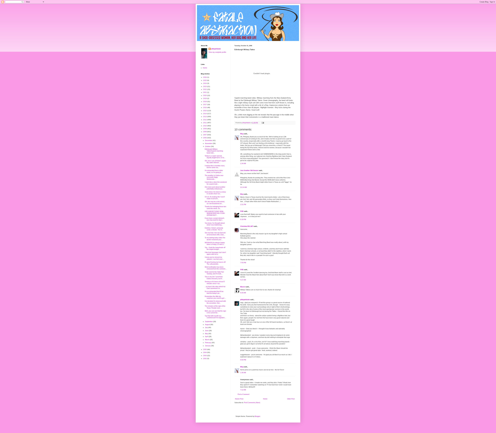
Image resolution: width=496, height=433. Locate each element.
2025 (205, 80)
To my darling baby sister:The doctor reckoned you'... (215, 238)
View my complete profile (217, 52)
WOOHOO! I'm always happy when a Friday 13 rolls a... (215, 243)
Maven (242, 287)
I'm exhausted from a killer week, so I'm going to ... (214, 171)
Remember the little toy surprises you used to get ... (215, 297)
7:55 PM (243, 263)
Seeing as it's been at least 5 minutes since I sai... (215, 282)
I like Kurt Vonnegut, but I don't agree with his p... (215, 253)
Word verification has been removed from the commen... (216, 268)
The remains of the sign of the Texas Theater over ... (215, 307)
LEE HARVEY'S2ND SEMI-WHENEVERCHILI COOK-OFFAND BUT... (215, 213)
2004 (205, 352)
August (207, 324)
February (208, 343)
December (209, 140)
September (209, 321)
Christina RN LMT (246, 226)
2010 (205, 126)
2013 (205, 116)
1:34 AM (243, 163)
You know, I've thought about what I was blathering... (215, 224)
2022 (205, 89)
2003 (205, 355)
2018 (205, 101)
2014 (205, 114)
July (206, 327)
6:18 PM (243, 219)
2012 (205, 120)
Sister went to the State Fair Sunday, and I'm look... (214, 273)
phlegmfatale (245, 300)
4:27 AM (243, 280)
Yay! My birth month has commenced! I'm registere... (215, 317)
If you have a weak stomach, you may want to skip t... (214, 219)
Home (265, 399)
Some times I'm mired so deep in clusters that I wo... (215, 193)
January (208, 346)
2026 (205, 77)
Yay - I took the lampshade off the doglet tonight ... (215, 248)
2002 (205, 358)
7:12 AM (243, 390)
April (207, 336)
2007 (205, 135)
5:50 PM (243, 360)
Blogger (257, 416)
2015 (205, 111)
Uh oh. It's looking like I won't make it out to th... (215, 198)
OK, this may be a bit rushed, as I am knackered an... (215, 202)
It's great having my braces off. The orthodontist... (215, 263)
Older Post (291, 399)
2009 (205, 129)
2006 (205, 138)
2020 (205, 95)
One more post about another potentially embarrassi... (215, 188)
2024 (205, 83)
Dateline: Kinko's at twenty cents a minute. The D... (214, 229)
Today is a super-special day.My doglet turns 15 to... (215, 157)
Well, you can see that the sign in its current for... (215, 312)
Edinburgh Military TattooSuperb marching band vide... (214, 151)
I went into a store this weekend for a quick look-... (216, 183)
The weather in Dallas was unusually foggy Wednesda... (214, 177)
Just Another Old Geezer (249, 170)
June (207, 331)
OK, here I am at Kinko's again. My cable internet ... (215, 162)
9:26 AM (243, 293)
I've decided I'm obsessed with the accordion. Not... (215, 302)
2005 (205, 349)
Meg (241, 134)
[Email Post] (262, 122)
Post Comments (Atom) (252, 403)
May (206, 334)
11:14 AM (243, 187)
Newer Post (239, 399)
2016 (205, 107)
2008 (205, 132)
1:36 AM (243, 373)
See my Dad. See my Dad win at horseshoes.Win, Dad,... (215, 234)
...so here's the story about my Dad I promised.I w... (215, 287)
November (209, 143)
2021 (205, 92)
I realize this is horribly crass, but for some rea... (215, 166)
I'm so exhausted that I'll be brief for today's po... (214, 292)
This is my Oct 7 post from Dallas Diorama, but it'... (214, 277)
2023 (205, 86)
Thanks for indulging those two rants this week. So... (215, 207)
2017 (205, 104)
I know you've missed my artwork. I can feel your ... (214, 258)
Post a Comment (243, 394)
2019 (205, 98)
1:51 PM (243, 204)
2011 (205, 123)
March (207, 340)
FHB (241, 211)
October (208, 146)
